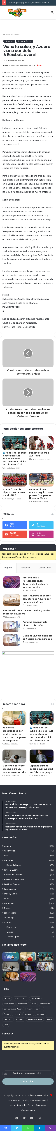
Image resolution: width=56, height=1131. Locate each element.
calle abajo (35, 998)
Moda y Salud (10, 894)
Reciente (25, 568)
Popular (8, 568)
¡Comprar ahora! (28, 1110)
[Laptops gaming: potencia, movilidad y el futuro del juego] (42, 756)
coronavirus (45, 1003)
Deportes (16, 34)
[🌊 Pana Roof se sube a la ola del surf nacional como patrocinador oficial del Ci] (14, 443)
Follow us (8, 1033)
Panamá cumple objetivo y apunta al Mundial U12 (14, 492)
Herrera (17, 1014)
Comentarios (45, 568)
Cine (6, 855)
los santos (41, 1014)
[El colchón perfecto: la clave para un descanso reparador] (14, 756)
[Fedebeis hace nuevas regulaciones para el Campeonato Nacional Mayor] (41, 479)
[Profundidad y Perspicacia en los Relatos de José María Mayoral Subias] (11, 582)
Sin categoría (10, 913)
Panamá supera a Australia (39, 454)
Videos (7, 922)
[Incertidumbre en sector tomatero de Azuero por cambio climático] (11, 600)
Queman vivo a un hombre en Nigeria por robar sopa (37, 637)
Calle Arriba (9, 1003)
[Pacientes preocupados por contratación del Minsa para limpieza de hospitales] (14, 718)
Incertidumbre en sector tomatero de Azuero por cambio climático (37, 599)
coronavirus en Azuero (13, 1009)
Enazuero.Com (15, 1100)
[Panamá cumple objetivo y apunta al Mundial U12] (14, 479)
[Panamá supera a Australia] (41, 443)
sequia (49, 1019)
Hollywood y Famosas (14, 879)
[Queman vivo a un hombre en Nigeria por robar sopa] (11, 640)
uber (6, 1024)
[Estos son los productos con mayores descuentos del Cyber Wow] (10, 976)
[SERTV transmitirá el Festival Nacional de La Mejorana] (45, 966)
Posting (7, 908)
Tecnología (9, 917)
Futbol (6, 1014)
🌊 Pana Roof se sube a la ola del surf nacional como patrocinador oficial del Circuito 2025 (14, 458)
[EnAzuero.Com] (17, 12)
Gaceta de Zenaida (13, 874)
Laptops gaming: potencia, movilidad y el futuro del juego (41, 769)
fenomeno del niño (35, 1009)
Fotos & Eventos (11, 870)
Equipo (31, 1105)
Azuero (7, 846)
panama (19, 1019)
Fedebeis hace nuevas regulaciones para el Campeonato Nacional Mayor (41, 494)
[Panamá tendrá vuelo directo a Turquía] (11, 626)
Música (7, 898)
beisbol (7, 998)
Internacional (10, 889)
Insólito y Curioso (12, 884)
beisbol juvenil (20, 998)
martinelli (8, 1019)
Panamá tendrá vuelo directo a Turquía (35, 623)
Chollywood (9, 851)
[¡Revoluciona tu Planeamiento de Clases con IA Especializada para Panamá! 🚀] (10, 956)
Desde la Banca (24, 41)
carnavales (22, 1003)
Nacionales (9, 903)
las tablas (28, 1014)
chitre (34, 1003)
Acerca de (21, 1105)
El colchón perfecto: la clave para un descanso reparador (14, 769)
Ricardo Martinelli (35, 1019)
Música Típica (13, 936)
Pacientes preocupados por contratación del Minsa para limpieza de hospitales (14, 734)
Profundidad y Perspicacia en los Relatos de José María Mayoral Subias (35, 582)
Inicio (7, 34)
